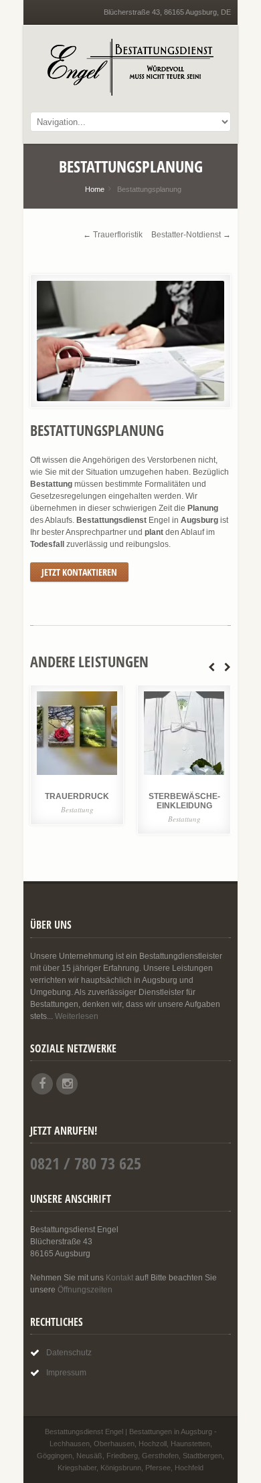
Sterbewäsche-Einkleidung (184, 801)
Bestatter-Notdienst (186, 234)
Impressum (66, 1372)
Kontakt (119, 1277)
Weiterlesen (76, 1016)
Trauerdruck (77, 796)
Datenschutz (69, 1352)
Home (94, 189)
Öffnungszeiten (85, 1289)
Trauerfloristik (118, 234)
